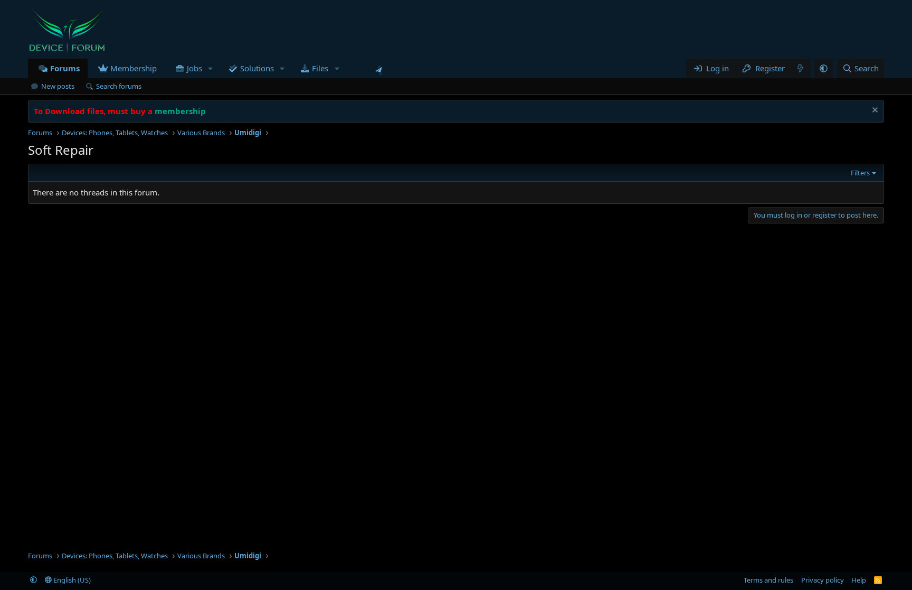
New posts (57, 86)
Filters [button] (860, 172)
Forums (65, 68)
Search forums (118, 86)
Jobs (194, 68)
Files (320, 68)
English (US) (71, 580)
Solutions (257, 68)
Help (858, 580)
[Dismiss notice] (873, 111)
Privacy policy (822, 580)
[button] (210, 68)
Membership (133, 68)
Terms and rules (768, 580)
